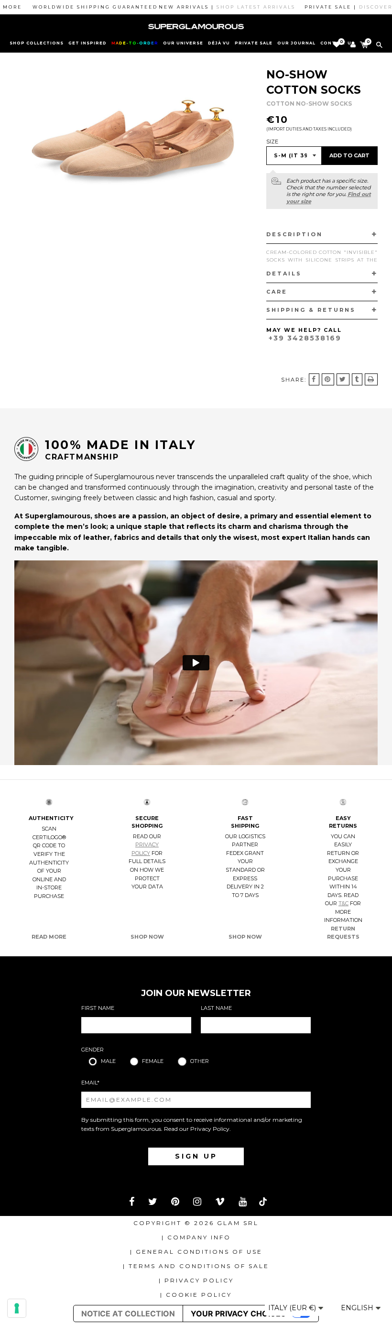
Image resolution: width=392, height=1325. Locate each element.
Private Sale (253, 43)
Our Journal (296, 43)
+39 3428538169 (305, 338)
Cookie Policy (199, 1294)
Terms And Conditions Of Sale (199, 1266)
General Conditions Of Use (199, 1251)
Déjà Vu (219, 43)
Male (108, 1061)
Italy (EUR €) (293, 1307)
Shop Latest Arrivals (236, 7)
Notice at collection (128, 1313)
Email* (90, 1082)
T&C (343, 903)
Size (272, 141)
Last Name (216, 1008)
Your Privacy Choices (238, 1313)
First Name (97, 1008)
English (358, 1307)
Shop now (147, 936)
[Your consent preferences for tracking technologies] (17, 1308)
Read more (49, 936)
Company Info (199, 1237)
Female (152, 1061)
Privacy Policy (209, 1128)
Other (199, 1061)
